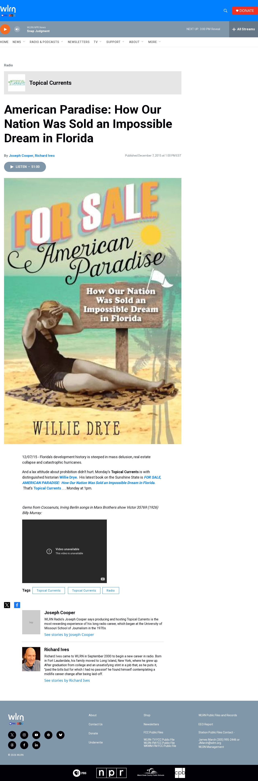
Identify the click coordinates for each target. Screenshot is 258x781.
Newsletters (79, 42)
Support (113, 42)
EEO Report (206, 724)
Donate (93, 733)
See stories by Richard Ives (67, 680)
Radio (8, 65)
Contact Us (96, 724)
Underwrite (96, 742)
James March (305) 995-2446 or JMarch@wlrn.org (219, 741)
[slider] (23, 29)
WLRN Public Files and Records (218, 715)
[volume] (17, 29)
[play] (5, 29)
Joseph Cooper (21, 156)
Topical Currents (84, 590)
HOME (4, 42)
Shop (147, 715)
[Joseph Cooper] (31, 622)
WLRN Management (211, 747)
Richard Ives (45, 156)
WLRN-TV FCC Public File (159, 739)
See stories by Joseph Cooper (69, 634)
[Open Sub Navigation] (24, 42)
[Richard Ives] (31, 659)
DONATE (246, 10)
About (134, 42)
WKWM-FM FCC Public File (160, 746)
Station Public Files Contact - (217, 732)
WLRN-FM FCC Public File (159, 742)
